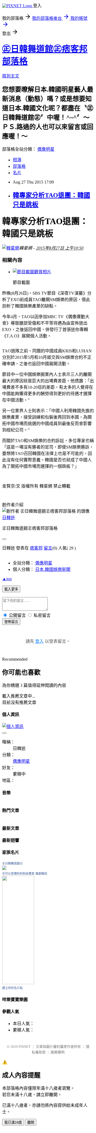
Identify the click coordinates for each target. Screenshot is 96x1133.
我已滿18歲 (13, 1122)
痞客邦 (36, 548)
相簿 (17, 160)
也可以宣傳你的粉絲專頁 (18, 873)
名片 (17, 172)
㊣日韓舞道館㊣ (12, 863)
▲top (7, 579)
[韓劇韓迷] (18, 982)
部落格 (19, 166)
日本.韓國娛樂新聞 (52, 569)
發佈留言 (11, 622)
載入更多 (11, 589)
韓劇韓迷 (41, 873)
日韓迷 (8, 517)
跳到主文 (10, 76)
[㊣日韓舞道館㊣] (4, 868)
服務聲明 (58, 1052)
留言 (48, 548)
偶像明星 (45, 149)
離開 (30, 1122)
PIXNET (25, 1047)
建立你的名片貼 (12, 988)
